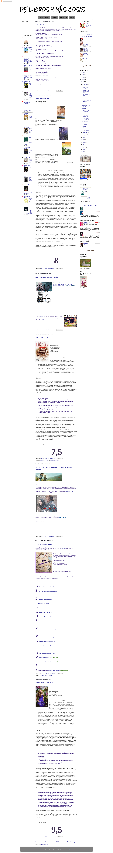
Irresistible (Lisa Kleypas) (43, 603)
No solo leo (63, 548)
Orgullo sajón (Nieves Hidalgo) (44, 616)
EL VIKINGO (84, 124)
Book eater (26, 206)
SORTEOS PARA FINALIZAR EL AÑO (47, 277)
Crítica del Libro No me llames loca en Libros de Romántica (28, 61)
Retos (72, 18)
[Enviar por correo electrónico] (57, 91)
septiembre (85, 135)
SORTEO (84, 108)
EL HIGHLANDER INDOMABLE (86, 119)
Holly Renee (86, 223)
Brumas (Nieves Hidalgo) (43, 607)
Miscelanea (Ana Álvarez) (43, 666)
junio (84, 140)
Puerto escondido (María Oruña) (46, 657)
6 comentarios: (51, 90)
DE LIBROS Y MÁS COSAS (52, 9)
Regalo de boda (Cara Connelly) (46, 612)
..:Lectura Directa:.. (28, 91)
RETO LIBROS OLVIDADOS (85, 116)
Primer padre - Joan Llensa (30, 85)
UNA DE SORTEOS (86, 122)
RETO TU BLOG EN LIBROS (44, 544)
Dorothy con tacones (26, 114)
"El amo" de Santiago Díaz (30, 69)
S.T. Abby (85, 244)
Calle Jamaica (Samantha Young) (47, 653)
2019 (82, 74)
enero (84, 149)
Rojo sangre (85, 243)
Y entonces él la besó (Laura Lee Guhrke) (47, 628)
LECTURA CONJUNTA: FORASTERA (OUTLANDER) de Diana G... (86, 99)
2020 (82, 72)
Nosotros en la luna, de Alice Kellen (30, 130)
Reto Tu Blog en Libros (47, 675)
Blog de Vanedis (27, 101)
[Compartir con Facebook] (60, 91)
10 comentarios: (51, 673)
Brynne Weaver (86, 208)
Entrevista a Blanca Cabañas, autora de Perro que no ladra (27, 109)
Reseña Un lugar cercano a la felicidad (30, 160)
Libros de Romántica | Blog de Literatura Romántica (27, 58)
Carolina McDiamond (26, 127)
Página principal (44, 18)
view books (88, 198)
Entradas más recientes (42, 842)
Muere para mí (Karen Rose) (44, 661)
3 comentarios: (51, 329)
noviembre (85, 132)
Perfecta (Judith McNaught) (54, 670)
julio (83, 139)
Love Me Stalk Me (87, 232)
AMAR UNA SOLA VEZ (42, 337)
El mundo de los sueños (58, 284)
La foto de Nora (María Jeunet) (46, 599)
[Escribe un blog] (58, 91)
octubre (84, 134)
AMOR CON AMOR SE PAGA (44, 682)
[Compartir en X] (59, 91)
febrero (84, 147)
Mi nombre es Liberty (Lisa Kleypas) (47, 637)
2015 (82, 81)
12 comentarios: (51, 458)
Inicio (57, 842)
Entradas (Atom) (44, 844)
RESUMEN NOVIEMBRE (85, 130)
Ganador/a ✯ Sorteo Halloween (30, 179)
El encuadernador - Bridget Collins (30, 151)
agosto (84, 137)
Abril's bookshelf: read (90, 205)
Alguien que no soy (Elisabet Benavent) (47, 641)
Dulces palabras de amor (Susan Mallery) (48, 586)
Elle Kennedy (86, 45)
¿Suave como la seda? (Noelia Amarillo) (47, 621)
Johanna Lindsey (43, 460)
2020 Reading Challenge (85, 189)
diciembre (85, 84)
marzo (84, 146)
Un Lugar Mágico (27, 157)
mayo (84, 142)
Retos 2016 (63, 18)
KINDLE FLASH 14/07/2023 (27, 103)
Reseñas (54, 18)
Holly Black (85, 61)
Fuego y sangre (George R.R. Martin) (30, 200)
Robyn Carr (42, 270)
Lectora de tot (27, 106)
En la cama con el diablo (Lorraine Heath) (48, 591)
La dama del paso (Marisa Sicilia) (46, 645)
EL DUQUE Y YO (85, 121)
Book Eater (67, 491)
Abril (88, 23)
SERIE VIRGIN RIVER (42, 98)
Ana (84, 38)
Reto (48, 460)
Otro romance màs (28, 47)
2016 (82, 79)
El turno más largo (87, 212)
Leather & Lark (86, 207)
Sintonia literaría (42, 316)
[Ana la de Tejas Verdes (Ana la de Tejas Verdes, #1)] (82, 56)
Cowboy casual (86, 222)
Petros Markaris (86, 50)
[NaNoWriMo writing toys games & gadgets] (85, 178)
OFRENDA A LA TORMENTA (85, 113)
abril (84, 144)
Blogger (70, 849)
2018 (82, 76)
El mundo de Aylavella (26, 185)
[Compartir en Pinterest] (62, 91)
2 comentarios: (51, 268)
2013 (82, 151)
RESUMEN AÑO (40, 25)
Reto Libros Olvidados (54, 460)
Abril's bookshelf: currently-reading (87, 35)
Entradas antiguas (72, 842)
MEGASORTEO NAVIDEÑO (85, 111)
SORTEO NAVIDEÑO (85, 127)
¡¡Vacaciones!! (30, 41)
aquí (54, 286)
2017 (82, 77)
